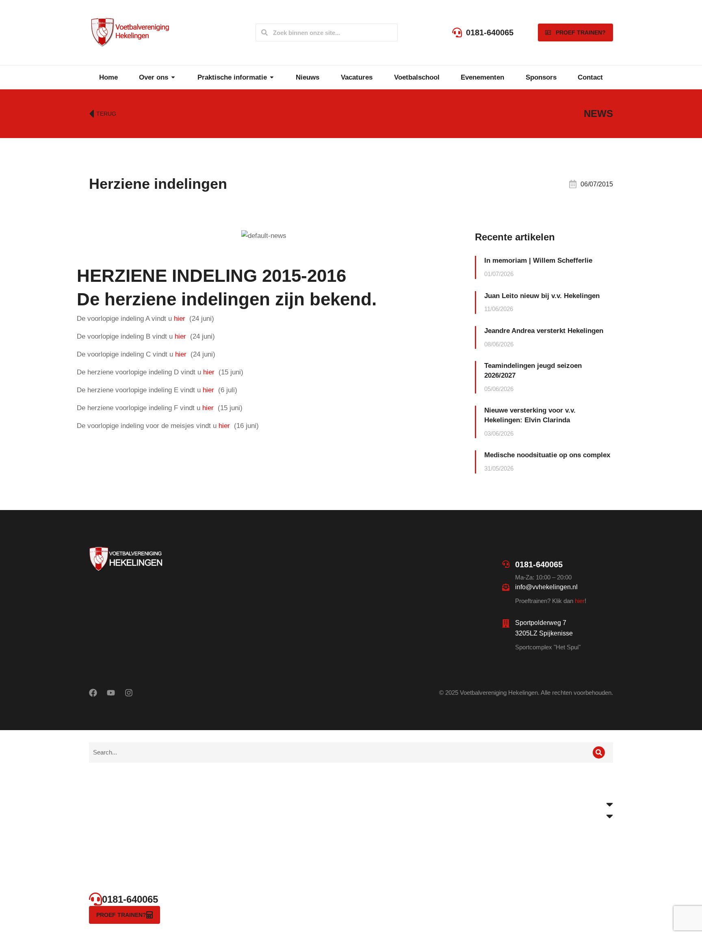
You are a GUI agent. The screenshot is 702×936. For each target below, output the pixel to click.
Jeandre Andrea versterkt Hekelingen (543, 331)
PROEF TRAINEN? (581, 32)
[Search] (264, 32)
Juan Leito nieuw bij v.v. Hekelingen (542, 296)
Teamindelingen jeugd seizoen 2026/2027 (533, 370)
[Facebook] (93, 693)
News (598, 113)
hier (580, 600)
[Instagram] (129, 693)
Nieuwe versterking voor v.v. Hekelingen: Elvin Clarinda (530, 415)
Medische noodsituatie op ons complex (547, 455)
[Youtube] (111, 693)
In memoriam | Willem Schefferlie (538, 260)
